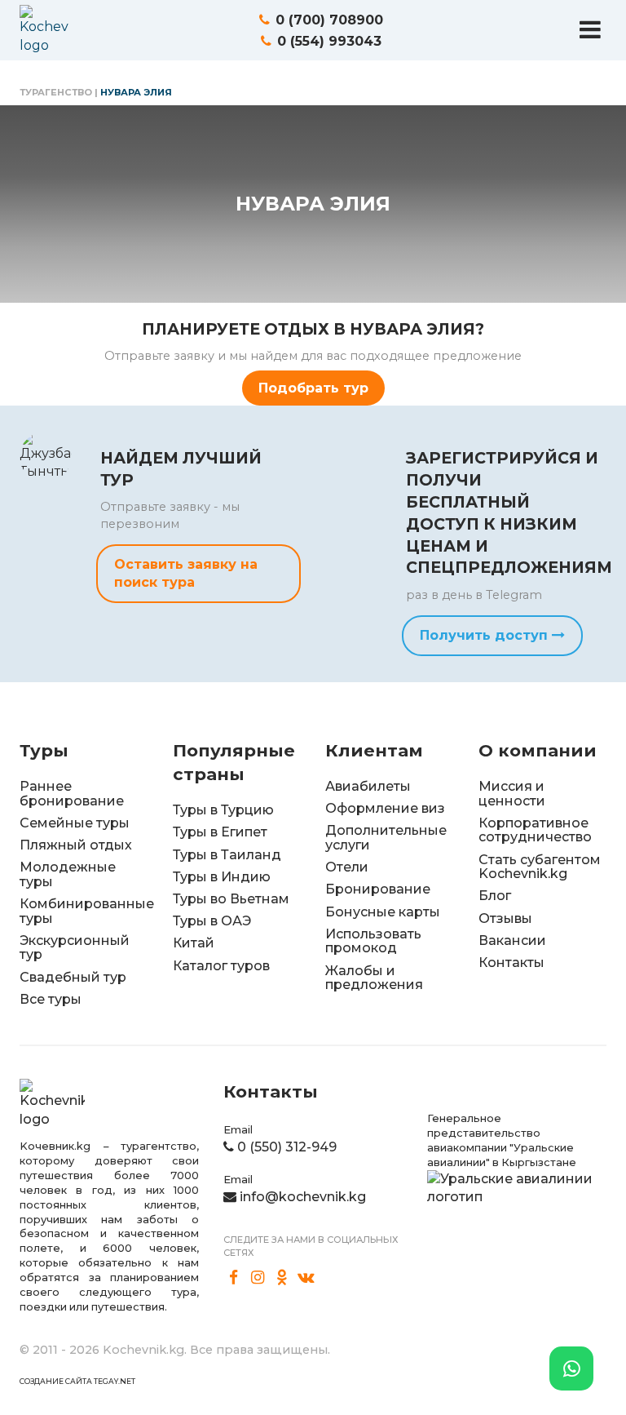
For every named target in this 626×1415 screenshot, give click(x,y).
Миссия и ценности (511, 793)
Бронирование (377, 889)
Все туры (51, 999)
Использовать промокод (373, 941)
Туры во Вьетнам (231, 899)
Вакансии (512, 940)
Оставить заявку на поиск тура (186, 573)
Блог (494, 895)
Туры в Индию (222, 877)
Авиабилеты (368, 786)
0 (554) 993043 (329, 41)
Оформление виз (385, 808)
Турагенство (56, 92)
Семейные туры (75, 823)
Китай (193, 943)
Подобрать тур (313, 388)
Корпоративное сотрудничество (535, 830)
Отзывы (505, 918)
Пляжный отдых (76, 845)
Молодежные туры (68, 874)
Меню (590, 29)
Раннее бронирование (72, 793)
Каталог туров (221, 966)
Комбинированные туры (87, 911)
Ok (282, 1278)
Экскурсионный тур (75, 948)
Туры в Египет (220, 832)
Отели (346, 867)
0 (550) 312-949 (287, 1147)
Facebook (234, 1278)
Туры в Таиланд (227, 855)
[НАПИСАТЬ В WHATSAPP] (571, 1368)
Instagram (258, 1278)
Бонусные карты (382, 912)
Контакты (511, 962)
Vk (306, 1278)
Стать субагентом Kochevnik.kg (539, 867)
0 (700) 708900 (329, 20)
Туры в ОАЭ (212, 921)
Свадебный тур (73, 977)
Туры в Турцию (223, 810)
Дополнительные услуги (386, 838)
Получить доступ (486, 635)
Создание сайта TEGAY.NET (77, 1381)
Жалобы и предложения (374, 978)
